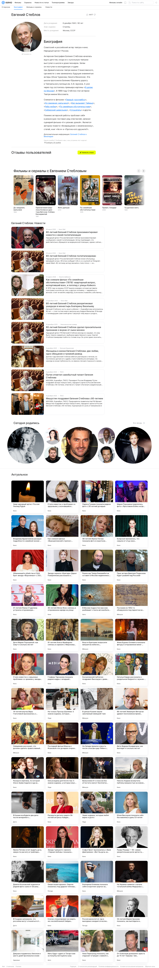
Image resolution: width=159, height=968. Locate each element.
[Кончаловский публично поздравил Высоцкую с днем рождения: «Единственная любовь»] (97, 669)
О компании (10, 966)
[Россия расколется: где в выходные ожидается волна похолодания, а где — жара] (97, 911)
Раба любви (50, 106)
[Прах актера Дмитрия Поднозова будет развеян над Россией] (131, 566)
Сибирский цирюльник (56, 110)
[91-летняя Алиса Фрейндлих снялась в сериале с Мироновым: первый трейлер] (62, 635)
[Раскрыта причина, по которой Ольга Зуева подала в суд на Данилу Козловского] (27, 773)
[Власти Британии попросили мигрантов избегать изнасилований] (97, 635)
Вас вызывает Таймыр (82, 103)
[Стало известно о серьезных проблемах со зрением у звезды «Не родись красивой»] (27, 669)
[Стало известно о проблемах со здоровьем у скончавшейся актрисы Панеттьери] (62, 497)
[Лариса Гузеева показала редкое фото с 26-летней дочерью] (97, 497)
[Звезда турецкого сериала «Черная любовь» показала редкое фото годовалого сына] (62, 842)
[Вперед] (143, 171)
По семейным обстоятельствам (75, 106)
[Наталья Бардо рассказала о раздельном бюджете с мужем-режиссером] (131, 669)
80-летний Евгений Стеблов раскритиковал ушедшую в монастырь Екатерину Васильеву (70, 305)
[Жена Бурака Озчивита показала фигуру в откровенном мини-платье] (131, 635)
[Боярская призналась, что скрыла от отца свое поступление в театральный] (131, 531)
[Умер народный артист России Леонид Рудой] (27, 497)
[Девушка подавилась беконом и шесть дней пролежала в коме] (27, 946)
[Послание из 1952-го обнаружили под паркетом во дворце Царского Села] (131, 600)
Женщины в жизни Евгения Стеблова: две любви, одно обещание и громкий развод (72, 352)
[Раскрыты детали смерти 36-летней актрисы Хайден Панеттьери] (62, 808)
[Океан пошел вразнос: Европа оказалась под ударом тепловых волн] (62, 877)
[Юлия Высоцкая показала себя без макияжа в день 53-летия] (131, 808)
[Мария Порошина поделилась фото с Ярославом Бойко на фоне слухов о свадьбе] (131, 497)
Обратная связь (150, 966)
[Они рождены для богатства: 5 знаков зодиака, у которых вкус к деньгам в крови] (62, 773)
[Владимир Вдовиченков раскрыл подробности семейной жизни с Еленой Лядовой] (27, 531)
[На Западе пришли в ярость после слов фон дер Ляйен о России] (97, 739)
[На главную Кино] (8, 2)
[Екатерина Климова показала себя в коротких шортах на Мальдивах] (97, 877)
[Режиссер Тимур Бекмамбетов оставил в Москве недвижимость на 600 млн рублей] (97, 566)
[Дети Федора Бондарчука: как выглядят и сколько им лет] (131, 739)
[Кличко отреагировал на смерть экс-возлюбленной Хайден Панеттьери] (62, 911)
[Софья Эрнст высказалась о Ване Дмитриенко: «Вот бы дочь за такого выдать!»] (97, 842)
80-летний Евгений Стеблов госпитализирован (71, 256)
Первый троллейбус (75, 100)
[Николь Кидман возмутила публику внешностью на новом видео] (131, 773)
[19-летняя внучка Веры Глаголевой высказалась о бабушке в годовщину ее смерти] (27, 704)
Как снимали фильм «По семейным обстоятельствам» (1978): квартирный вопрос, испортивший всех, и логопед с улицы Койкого (71, 282)
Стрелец (66, 27)
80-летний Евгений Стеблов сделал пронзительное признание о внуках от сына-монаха (73, 328)
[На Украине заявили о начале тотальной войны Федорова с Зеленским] (131, 877)
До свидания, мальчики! (56, 103)
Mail (3, 966)
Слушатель (75, 110)
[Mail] (3, 2)
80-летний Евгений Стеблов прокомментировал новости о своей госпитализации (72, 233)
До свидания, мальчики (19, 209)
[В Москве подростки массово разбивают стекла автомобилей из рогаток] (97, 600)
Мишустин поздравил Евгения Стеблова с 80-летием (74, 398)
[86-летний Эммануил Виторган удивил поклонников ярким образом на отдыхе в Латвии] (131, 704)
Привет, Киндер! (109, 208)
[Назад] (139, 171)
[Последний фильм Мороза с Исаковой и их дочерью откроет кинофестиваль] (62, 739)
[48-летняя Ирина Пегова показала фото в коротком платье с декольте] (97, 531)
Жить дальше (63, 208)
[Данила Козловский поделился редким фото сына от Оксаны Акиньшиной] (27, 877)
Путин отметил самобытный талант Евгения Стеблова (69, 376)
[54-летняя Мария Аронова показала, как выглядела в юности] (131, 911)
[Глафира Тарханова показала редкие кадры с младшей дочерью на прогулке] (62, 669)
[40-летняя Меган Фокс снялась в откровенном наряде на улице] (62, 600)
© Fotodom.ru (26, 54)
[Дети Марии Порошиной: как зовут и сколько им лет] (27, 635)
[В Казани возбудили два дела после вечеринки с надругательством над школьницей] (27, 808)
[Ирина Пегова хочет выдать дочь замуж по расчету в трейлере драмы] (27, 842)
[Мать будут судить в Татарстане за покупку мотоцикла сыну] (62, 946)
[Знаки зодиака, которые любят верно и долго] (97, 808)
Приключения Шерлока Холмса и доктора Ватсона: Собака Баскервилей (45, 211)
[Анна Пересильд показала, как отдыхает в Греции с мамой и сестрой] (97, 946)
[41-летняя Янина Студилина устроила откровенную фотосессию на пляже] (27, 600)
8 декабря (67, 23)
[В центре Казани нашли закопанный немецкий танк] (97, 704)
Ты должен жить (131, 208)
